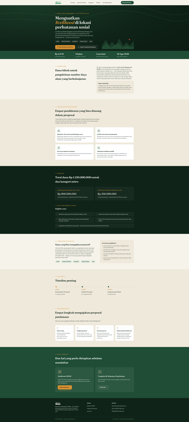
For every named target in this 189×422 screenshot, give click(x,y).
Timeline (98, 2)
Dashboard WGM (91, 406)
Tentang (72, 2)
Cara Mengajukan (107, 2)
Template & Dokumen (92, 408)
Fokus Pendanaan (81, 2)
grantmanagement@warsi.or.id (119, 406)
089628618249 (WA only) (118, 411)
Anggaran (91, 2)
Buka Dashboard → (127, 2)
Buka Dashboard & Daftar (66, 47)
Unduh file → (103, 387)
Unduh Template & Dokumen (88, 47)
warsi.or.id (89, 411)
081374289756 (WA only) (118, 408)
